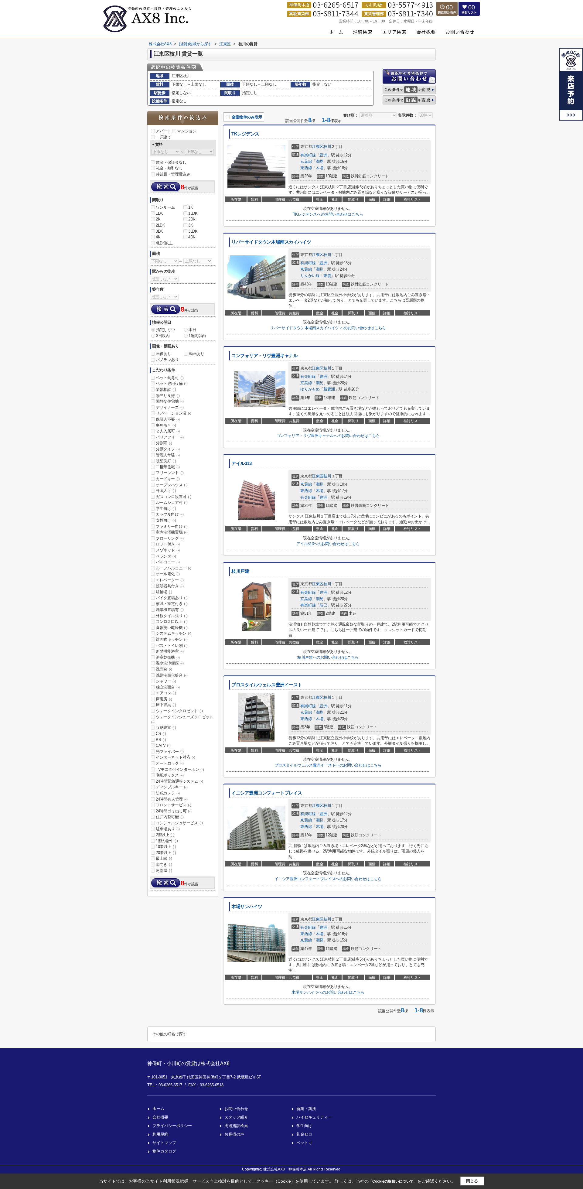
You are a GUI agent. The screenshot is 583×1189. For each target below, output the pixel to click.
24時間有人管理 (172, 799)
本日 (192, 329)
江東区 (317, 146)
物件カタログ (164, 1151)
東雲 (327, 275)
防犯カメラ (168, 793)
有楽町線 (307, 155)
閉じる (472, 1181)
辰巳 (323, 605)
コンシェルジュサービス (179, 823)
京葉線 (306, 161)
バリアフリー (170, 437)
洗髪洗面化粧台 (171, 675)
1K (190, 207)
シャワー (166, 681)
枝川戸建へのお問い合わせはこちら (328, 657)
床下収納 (166, 704)
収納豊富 (166, 727)
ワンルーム (165, 207)
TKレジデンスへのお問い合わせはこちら (328, 214)
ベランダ (166, 556)
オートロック (170, 763)
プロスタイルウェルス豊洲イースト (266, 684)
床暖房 (164, 699)
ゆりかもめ (309, 389)
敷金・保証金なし (171, 162)
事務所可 (166, 425)
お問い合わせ (236, 1108)
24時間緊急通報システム (179, 781)
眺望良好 (166, 461)
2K (158, 219)
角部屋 (164, 870)
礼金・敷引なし (169, 168)
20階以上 (166, 852)
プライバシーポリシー (172, 1125)
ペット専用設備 (171, 383)
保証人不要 (168, 419)
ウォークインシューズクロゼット (182, 719)
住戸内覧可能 (170, 817)
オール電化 (168, 574)
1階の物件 (167, 841)
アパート (163, 131)
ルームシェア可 (171, 502)
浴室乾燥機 (168, 657)
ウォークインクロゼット (179, 711)
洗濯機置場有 (170, 609)
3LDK (192, 231)
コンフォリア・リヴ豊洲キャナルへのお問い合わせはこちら (328, 435)
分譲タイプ (168, 449)
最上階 (164, 858)
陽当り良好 (168, 395)
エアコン (166, 693)
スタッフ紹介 (236, 1117)
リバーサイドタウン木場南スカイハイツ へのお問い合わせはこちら (328, 328)
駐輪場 (164, 591)
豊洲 (323, 155)
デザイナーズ (170, 407)
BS (161, 739)
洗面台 (164, 669)
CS (161, 733)
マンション (186, 131)
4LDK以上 (164, 243)
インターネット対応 (175, 757)
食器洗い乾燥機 (171, 627)
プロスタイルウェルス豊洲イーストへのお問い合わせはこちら (328, 765)
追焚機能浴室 (170, 651)
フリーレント (170, 472)
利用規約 (160, 1134)
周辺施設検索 (236, 1125)
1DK (159, 213)
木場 (319, 168)
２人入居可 (168, 431)
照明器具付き (170, 586)
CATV (163, 745)
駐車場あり (168, 829)
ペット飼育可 (170, 377)
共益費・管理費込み (173, 174)
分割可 (164, 443)
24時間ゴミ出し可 (173, 811)
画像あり (163, 353)
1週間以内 (197, 335)
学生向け (166, 508)
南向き (164, 864)
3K (190, 225)
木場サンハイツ (246, 906)
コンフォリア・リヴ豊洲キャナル (264, 355)
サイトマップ (164, 1142)
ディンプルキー (171, 787)
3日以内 (162, 335)
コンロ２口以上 (171, 621)
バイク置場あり (171, 598)
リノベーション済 (173, 413)
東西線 (306, 168)
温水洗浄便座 (170, 663)
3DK (159, 231)
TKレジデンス (245, 134)
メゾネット (168, 550)
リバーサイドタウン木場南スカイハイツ (271, 242)
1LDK (192, 213)
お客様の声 (234, 1134)
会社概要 (160, 1117)
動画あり (196, 353)
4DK (192, 237)
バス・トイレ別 (171, 645)
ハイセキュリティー (314, 1117)
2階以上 (165, 834)
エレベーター (170, 580)
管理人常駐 (168, 455)
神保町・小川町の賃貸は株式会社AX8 (188, 1063)
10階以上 (166, 846)
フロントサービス (173, 805)
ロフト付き (168, 544)
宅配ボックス (170, 775)
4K (158, 237)
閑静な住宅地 (170, 401)
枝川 (327, 146)
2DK (192, 219)
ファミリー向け (171, 526)
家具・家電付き (171, 603)
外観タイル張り (171, 615)
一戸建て (163, 137)
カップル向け (170, 514)
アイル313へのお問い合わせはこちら (328, 544)
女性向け (166, 520)
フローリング (170, 538)
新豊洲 (329, 389)
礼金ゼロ (304, 1134)
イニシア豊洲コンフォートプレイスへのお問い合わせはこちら (328, 878)
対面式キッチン (171, 639)
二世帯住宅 (168, 467)
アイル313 (241, 463)
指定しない (165, 329)
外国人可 (166, 490)
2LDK (160, 225)
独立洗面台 (168, 687)
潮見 (319, 161)
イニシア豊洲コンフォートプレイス (266, 793)
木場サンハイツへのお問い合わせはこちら (328, 992)
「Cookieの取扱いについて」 (393, 1181)
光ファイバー (170, 751)
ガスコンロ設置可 (173, 496)
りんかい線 (309, 275)
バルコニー (168, 562)
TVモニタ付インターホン (180, 769)
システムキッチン (173, 633)
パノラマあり (167, 359)
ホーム (158, 1108)
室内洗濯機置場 (171, 532)
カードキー (168, 479)
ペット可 (304, 1142)
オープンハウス (171, 485)
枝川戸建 (240, 571)
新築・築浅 (306, 1108)
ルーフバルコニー (173, 568)
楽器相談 (166, 389)
